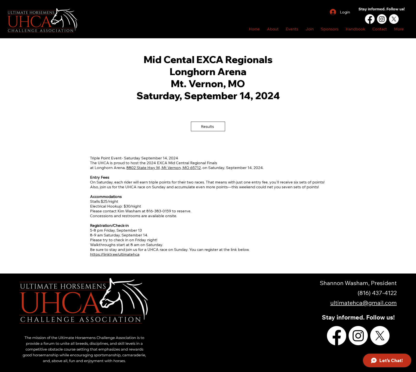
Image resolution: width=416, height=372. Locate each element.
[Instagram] (382, 19)
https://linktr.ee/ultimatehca (114, 254)
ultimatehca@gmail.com (363, 302)
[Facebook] (370, 19)
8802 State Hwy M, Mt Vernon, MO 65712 (163, 167)
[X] (394, 19)
